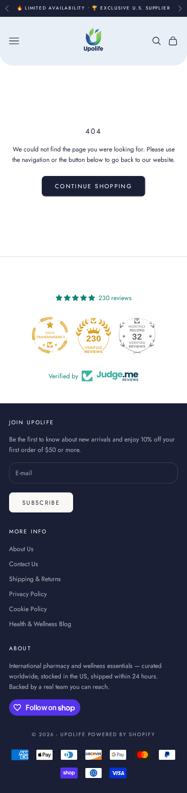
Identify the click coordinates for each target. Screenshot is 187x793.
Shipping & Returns (35, 578)
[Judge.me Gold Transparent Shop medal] (50, 335)
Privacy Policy (28, 593)
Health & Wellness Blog (40, 623)
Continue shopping (93, 186)
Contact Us (23, 563)
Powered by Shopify (122, 734)
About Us (21, 548)
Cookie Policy (28, 608)
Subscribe (41, 502)
